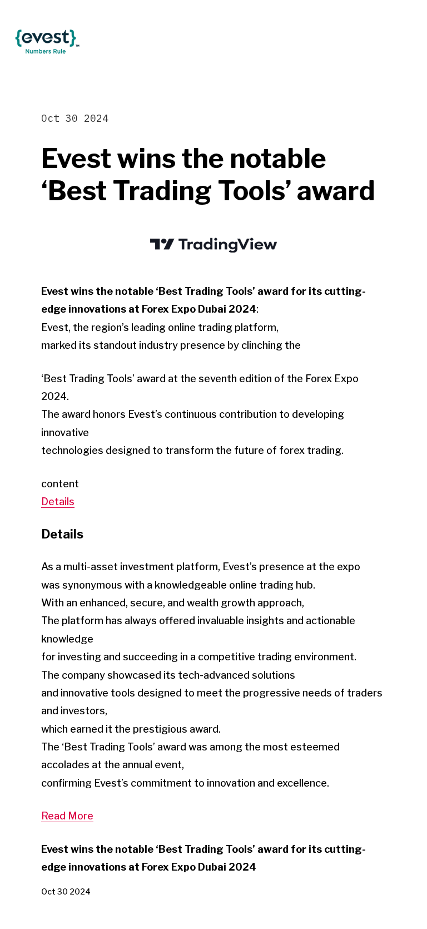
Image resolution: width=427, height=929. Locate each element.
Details (58, 501)
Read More (67, 816)
